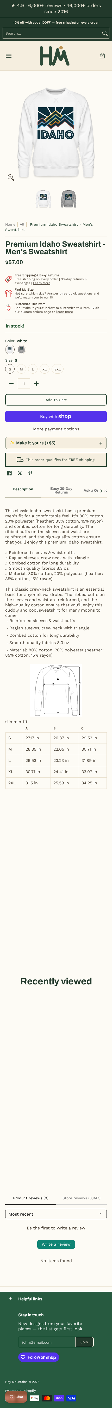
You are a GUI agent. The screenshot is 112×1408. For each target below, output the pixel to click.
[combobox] (52, 33)
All (22, 224)
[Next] (103, 132)
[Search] (105, 33)
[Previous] (9, 132)
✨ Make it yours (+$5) (56, 443)
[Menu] (8, 55)
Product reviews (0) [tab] (30, 1198)
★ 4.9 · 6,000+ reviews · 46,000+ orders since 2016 (56, 8)
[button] (102, 55)
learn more (64, 312)
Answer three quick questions (69, 293)
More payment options (56, 428)
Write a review (56, 1244)
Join (84, 1342)
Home (10, 224)
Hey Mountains (55, 56)
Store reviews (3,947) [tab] (82, 1198)
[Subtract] (11, 383)
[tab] (23, 490)
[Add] (36, 383)
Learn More (41, 283)
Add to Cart (56, 400)
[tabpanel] (56, 645)
